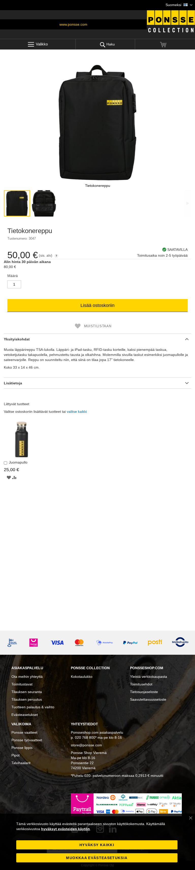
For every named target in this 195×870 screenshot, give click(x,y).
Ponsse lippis (21, 748)
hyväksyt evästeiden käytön (65, 829)
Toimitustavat (21, 684)
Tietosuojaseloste (144, 692)
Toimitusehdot (141, 684)
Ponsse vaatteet (24, 732)
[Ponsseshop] (171, 21)
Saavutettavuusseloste (148, 699)
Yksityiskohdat (17, 339)
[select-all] (77, 411)
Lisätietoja (13, 383)
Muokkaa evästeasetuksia (96, 858)
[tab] (97, 339)
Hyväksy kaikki (96, 845)
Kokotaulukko (81, 677)
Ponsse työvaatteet (26, 740)
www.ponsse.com (73, 24)
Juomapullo (18, 462)
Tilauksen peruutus (26, 699)
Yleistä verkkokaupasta (148, 677)
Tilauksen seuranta (26, 692)
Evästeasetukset (24, 715)
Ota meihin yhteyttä (27, 677)
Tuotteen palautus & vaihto (32, 707)
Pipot (15, 755)
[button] (179, 5)
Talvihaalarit (20, 763)
